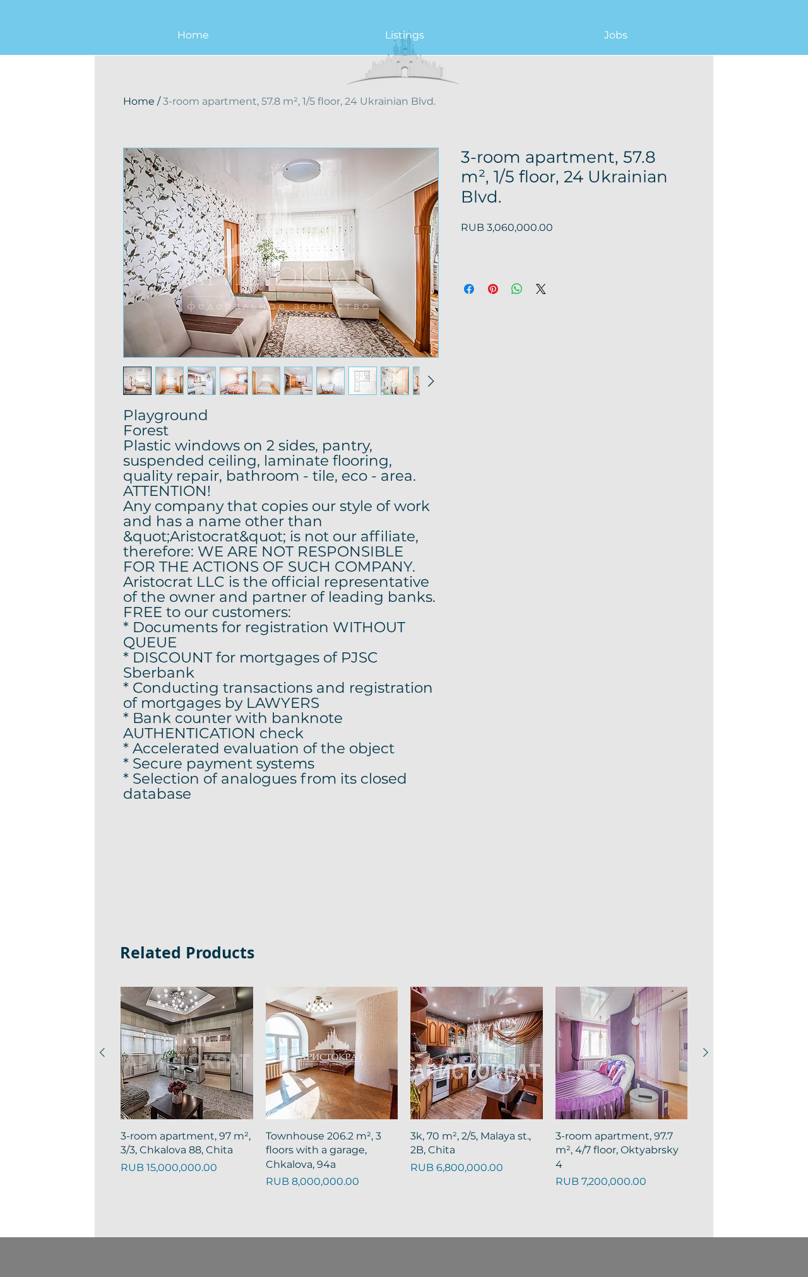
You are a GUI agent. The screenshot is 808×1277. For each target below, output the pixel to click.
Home (139, 101)
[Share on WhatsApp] (517, 289)
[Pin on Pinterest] (493, 289)
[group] (404, 1088)
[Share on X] (541, 289)
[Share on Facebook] (469, 289)
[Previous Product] (102, 1052)
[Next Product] (705, 1052)
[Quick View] (187, 1053)
